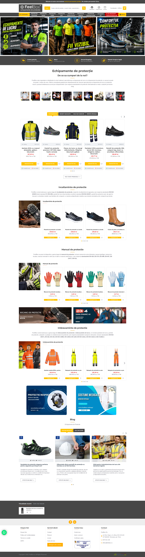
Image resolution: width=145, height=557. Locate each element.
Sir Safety (24, 144)
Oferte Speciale (92, 114)
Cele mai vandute (78, 114)
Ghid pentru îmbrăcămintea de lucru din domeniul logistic (106, 465)
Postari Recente (67, 430)
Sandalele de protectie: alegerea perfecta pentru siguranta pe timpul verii (34, 465)
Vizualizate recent (25, 503)
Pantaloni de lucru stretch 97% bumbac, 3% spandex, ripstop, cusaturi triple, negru (35, 508)
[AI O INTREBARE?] (4, 532)
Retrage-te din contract (55, 544)
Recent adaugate (65, 114)
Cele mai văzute (38, 503)
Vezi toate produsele (71, 176)
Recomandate (52, 114)
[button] (121, 116)
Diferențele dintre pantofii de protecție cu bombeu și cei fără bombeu (71, 465)
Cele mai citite (79, 430)
